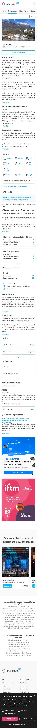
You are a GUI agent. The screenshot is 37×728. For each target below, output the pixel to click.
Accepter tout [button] (10, 719)
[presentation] (4, 30)
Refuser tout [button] (27, 719)
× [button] (34, 695)
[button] (18, 724)
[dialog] (18, 710)
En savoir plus (24, 706)
